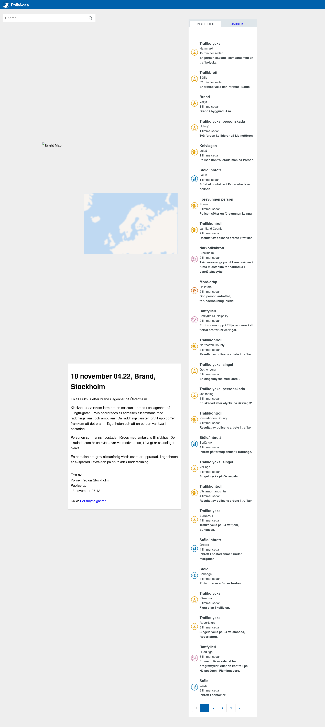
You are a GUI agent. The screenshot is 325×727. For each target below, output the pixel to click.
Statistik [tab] (236, 24)
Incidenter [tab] (205, 24)
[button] (227, 53)
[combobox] (54, 18)
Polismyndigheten (93, 500)
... (240, 708)
